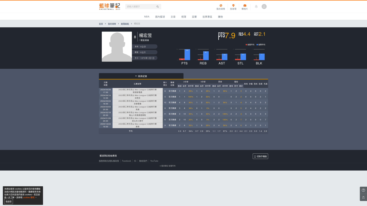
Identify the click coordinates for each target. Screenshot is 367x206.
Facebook (126, 160)
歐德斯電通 (137, 92)
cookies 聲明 (28, 197)
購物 (220, 16)
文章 (173, 16)
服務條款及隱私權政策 (109, 160)
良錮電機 (137, 103)
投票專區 (207, 16)
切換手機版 (262, 156)
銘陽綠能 (125, 23)
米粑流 (137, 98)
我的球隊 (112, 23)
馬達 (137, 109)
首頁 (101, 23)
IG (135, 160)
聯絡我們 (143, 160)
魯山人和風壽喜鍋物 (137, 115)
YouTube (154, 160)
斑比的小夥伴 (137, 121)
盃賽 (194, 16)
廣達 (137, 126)
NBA (147, 16)
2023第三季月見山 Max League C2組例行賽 (138, 89)
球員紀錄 (142, 76)
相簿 (183, 16)
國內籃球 (160, 16)
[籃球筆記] (109, 6)
